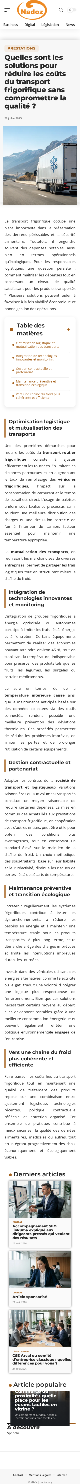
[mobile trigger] (8, 10)
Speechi (13, 1433)
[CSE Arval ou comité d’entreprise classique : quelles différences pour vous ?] (40, 1328)
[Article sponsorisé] (40, 1269)
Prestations (22, 48)
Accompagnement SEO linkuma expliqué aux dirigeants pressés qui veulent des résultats (41, 1232)
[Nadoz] (32, 10)
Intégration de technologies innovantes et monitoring (36, 357)
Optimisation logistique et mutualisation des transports (37, 345)
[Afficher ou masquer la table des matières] (68, 329)
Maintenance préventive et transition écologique (36, 383)
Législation (21, 1351)
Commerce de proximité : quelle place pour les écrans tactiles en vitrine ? (36, 1400)
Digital (17, 1222)
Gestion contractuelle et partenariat (34, 370)
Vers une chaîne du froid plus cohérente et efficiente (38, 396)
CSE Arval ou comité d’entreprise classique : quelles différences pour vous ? (41, 1359)
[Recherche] (61, 10)
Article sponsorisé (29, 1297)
